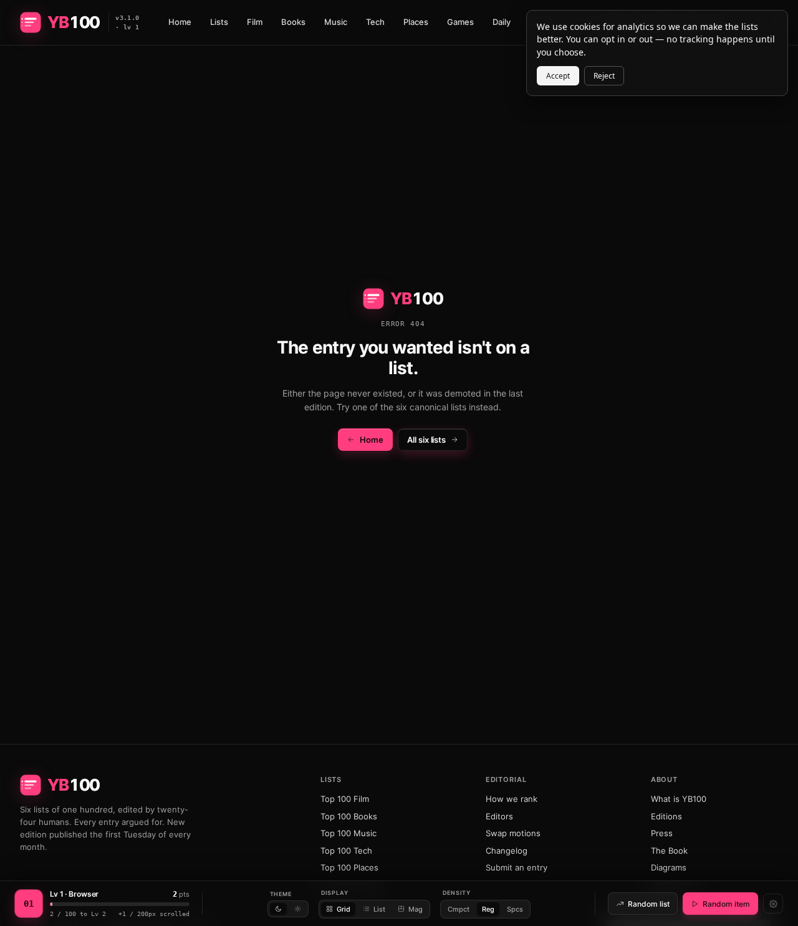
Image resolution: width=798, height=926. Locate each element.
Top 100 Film (344, 799)
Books (293, 22)
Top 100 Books (348, 816)
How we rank (511, 799)
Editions (666, 816)
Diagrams (668, 867)
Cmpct (458, 909)
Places (415, 22)
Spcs (515, 909)
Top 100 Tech (346, 851)
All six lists (426, 440)
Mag (415, 909)
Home (179, 22)
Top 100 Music (348, 833)
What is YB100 (678, 799)
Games (460, 22)
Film (254, 22)
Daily (502, 22)
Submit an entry (516, 867)
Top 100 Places (349, 867)
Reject (604, 75)
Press (662, 833)
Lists (219, 22)
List (379, 909)
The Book (669, 851)
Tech (375, 22)
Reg (488, 909)
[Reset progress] (773, 904)
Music (335, 22)
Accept (558, 75)
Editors (499, 816)
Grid (343, 909)
